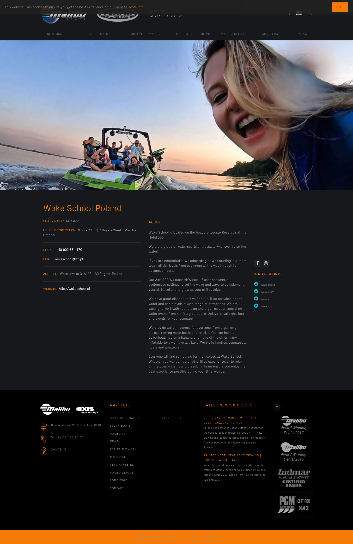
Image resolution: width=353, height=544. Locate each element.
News (205, 34)
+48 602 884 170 (69, 250)
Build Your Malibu (145, 34)
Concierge (271, 34)
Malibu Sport (232, 34)
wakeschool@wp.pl (69, 259)
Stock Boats (97, 34)
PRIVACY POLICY (169, 418)
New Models (57, 34)
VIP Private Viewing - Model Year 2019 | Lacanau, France (231, 420)
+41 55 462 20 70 (169, 16)
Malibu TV (184, 34)
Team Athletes (122, 464)
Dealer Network (123, 449)
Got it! (340, 7)
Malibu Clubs (121, 457)
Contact (301, 34)
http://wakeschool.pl (74, 289)
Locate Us (58, 449)
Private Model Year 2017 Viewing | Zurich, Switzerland (232, 458)
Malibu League (121, 472)
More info (136, 7)
